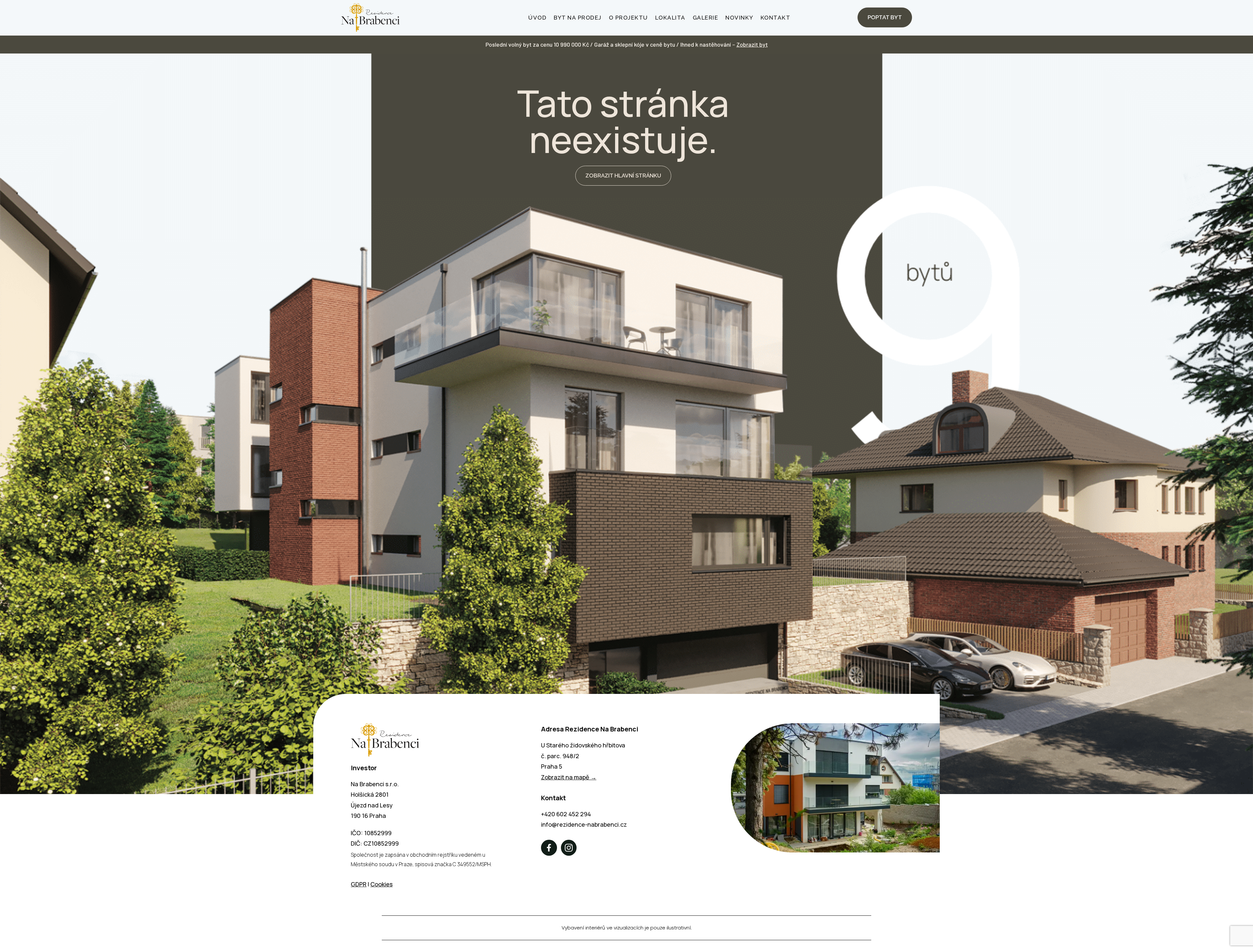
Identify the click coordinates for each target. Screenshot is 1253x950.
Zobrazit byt (752, 44)
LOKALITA (670, 17)
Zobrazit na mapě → (568, 777)
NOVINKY (739, 17)
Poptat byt (885, 17)
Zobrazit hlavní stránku (623, 175)
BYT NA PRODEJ (578, 17)
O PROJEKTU (628, 17)
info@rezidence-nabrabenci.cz (584, 824)
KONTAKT (776, 17)
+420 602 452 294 (566, 814)
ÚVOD (537, 17)
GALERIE (706, 17)
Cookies (381, 884)
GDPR (358, 884)
